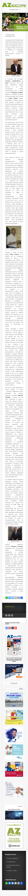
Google (6, 615)
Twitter (12, 615)
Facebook (9, 615)
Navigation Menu (14, 9)
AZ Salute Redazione (12, 858)
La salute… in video (11, 870)
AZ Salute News (10, 862)
